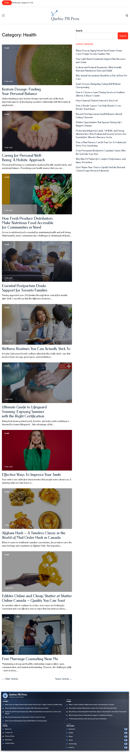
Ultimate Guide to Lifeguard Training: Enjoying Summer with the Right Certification (24, 411)
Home (71, 740)
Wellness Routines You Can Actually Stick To (36, 348)
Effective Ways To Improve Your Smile (31, 474)
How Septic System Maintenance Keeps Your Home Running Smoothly (93, 708)
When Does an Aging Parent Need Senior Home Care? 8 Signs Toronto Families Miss (33, 704)
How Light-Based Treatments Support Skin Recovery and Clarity (26, 708)
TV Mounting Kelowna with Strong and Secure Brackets (88, 719)
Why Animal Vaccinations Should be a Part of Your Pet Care (25, 717)
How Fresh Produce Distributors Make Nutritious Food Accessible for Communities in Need (27, 223)
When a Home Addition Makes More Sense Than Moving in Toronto (91, 704)
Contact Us (9, 732)
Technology (73, 744)
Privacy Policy (9, 736)
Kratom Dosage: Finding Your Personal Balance (21, 91)
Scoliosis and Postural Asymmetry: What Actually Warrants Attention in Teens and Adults (33, 712)
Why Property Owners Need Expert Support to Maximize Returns (90, 715)
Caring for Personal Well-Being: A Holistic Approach (23, 157)
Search (79, 30)
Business (72, 729)
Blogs (71, 736)
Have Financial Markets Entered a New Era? (97, 100)
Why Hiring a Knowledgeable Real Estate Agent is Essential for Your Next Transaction (98, 711)
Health (6, 48)
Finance (71, 747)
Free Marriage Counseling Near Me (30, 659)
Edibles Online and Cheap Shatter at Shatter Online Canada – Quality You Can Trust (37, 598)
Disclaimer (8, 739)
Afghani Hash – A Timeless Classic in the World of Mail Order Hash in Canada (33, 535)
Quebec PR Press (65, 18)
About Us (8, 729)
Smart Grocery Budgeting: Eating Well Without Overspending (26, 721)
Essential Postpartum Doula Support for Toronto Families (24, 288)
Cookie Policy (9, 743)
